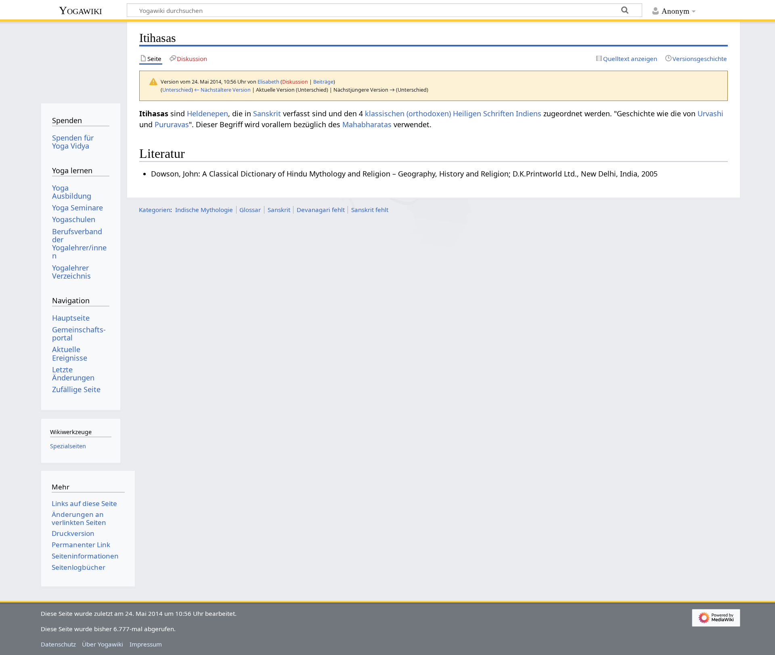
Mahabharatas (367, 124)
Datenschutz (58, 644)
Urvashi (710, 113)
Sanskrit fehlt (369, 210)
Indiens (528, 113)
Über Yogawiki (102, 644)
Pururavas (172, 124)
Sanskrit (267, 113)
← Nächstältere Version (222, 89)
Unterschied (176, 89)
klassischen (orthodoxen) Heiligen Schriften (439, 113)
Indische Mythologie (204, 210)
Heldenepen (207, 113)
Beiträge (323, 81)
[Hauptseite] (80, 59)
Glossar (250, 210)
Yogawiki (80, 10)
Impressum (146, 644)
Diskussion (295, 81)
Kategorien (154, 210)
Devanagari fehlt (321, 210)
